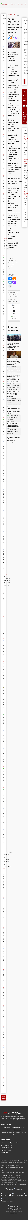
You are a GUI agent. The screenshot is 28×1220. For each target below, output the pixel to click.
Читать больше (24, 81)
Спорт (24, 1132)
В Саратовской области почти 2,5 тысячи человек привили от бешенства (24, 54)
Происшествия (16, 1127)
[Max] (24, 106)
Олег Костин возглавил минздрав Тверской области (24, 30)
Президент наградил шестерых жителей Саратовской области (24, 40)
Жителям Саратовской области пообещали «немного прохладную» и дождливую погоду (24, 70)
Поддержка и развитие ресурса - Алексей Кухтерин (14, 1212)
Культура (18, 1132)
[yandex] (8, 1199)
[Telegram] (13, 38)
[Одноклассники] (11, 38)
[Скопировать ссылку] (18, 38)
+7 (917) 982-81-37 (6, 1145)
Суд (18, 15)
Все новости (5, 17)
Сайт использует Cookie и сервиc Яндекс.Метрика (13, 1184)
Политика (10, 1130)
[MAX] (16, 38)
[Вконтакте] (10, 1194)
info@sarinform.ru (24, 122)
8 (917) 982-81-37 (24, 116)
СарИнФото (14, 1135)
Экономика (17, 1130)
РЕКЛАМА (4, 1152)
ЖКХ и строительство (8, 1132)
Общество (7, 1127)
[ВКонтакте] (9, 38)
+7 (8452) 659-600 (6, 1148)
